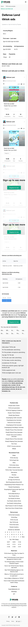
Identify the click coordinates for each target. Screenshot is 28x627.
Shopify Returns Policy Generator (14, 439)
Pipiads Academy (14, 527)
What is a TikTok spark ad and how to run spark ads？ (14, 575)
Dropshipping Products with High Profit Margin (14, 490)
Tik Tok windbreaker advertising (11, 350)
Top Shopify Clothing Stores (14, 503)
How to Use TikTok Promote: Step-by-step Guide (14, 566)
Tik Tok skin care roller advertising (11, 357)
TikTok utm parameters (14, 408)
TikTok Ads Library (14, 465)
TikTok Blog (14, 517)
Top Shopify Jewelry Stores (14, 501)
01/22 (19, 542)
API (14, 594)
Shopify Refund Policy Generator (14, 432)
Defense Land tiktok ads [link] (7, 8)
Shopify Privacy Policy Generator (14, 430)
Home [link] (2, 6)
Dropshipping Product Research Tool (14, 484)
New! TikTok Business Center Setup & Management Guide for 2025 (14, 558)
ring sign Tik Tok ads (8, 355)
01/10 (19, 544)
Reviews (14, 475)
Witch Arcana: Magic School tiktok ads (8, 330)
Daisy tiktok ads (8, 333)
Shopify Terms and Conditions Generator (14, 435)
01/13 (14, 544)
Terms (12, 621)
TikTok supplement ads (8, 370)
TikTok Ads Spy (14, 458)
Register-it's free (14, 188)
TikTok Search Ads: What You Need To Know (14, 554)
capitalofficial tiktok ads (24, 330)
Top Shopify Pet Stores (14, 498)
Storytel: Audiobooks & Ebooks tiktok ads (3, 330)
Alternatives (14, 472)
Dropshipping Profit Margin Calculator (14, 427)
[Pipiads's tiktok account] (16, 617)
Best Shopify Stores (14, 496)
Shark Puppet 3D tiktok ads (3, 333)
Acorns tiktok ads (14, 330)
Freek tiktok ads (19, 333)
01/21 (8, 544)
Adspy (14, 455)
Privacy (8, 621)
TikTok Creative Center (14, 467)
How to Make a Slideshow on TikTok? (14, 578)
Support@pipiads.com (14, 589)
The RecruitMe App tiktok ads (24, 333)
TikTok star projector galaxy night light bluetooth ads (13, 366)
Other (23, 537)
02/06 (14, 542)
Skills (14, 462)
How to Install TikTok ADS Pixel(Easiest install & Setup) (14, 581)
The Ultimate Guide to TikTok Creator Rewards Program (14, 562)
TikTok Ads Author (14, 524)
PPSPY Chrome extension (14, 446)
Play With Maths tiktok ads (19, 330)
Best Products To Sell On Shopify (14, 506)
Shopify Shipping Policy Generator (14, 441)
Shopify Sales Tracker (14, 405)
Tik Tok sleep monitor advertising (11, 360)
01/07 (19, 546)
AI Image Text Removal (14, 479)
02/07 (8, 542)
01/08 (14, 546)
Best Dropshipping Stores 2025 (14, 482)
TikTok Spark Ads (14, 460)
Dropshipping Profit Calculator (14, 425)
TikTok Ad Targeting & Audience (14, 410)
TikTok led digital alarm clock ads (11, 373)
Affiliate (14, 448)
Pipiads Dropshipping (14, 487)
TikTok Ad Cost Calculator (14, 422)
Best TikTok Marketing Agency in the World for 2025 (14, 570)
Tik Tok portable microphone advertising (13, 352)
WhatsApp (14, 591)
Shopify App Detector (14, 415)
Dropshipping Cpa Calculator (14, 420)
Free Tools (14, 444)
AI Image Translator (14, 477)
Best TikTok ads (14, 522)
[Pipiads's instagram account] (19, 617)
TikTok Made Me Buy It (14, 493)
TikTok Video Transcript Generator (14, 470)
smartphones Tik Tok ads (9, 363)
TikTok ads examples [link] (11, 6)
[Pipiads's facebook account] (9, 617)
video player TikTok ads (8, 347)
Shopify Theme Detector (14, 413)
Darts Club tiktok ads (14, 333)
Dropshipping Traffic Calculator (14, 418)
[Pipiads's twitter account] (12, 617)
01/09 (8, 546)
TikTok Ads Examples (14, 515)
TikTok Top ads (14, 520)
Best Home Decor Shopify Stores (14, 508)
